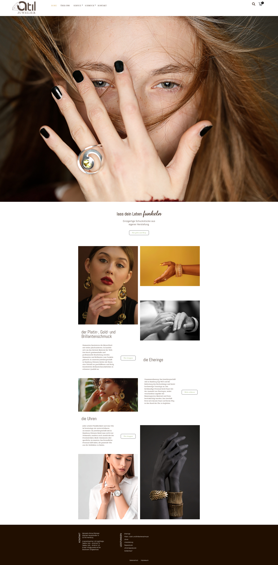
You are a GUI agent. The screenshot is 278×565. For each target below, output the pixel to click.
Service (77, 5)
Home (54, 5)
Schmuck (89, 5)
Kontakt (102, 5)
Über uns (65, 5)
